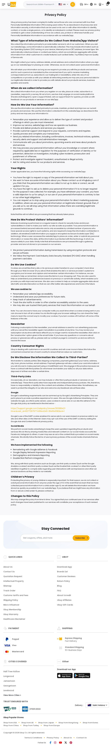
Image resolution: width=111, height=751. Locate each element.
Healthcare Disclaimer (14, 619)
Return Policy (63, 581)
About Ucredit (64, 595)
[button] (83, 4)
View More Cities (11, 695)
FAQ (59, 590)
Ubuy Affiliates (64, 600)
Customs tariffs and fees (15, 595)
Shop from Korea (90, 722)
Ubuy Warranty (10, 614)
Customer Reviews (66, 576)
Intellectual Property (13, 581)
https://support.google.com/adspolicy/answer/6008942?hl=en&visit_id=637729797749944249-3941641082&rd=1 (38, 410)
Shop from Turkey (31, 725)
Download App (64, 567)
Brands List (62, 571)
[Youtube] (60, 743)
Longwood (8, 676)
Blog (59, 585)
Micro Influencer (11, 604)
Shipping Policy (10, 600)
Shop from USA (10, 722)
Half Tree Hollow (11, 671)
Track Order (9, 590)
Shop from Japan (46, 722)
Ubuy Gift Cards (65, 604)
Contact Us (9, 571)
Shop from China (11, 725)
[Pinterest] (70, 743)
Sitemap (7, 585)
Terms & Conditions (33, 737)
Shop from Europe (52, 725)
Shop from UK (27, 722)
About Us (7, 567)
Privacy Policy (53, 737)
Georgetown (9, 685)
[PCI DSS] (9, 709)
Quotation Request (12, 576)
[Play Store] (82, 676)
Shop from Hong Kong (68, 722)
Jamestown (9, 681)
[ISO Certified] (30, 708)
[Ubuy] (12, 4)
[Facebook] (50, 743)
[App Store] (65, 676)
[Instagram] (55, 743)
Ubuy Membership (12, 609)
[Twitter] (65, 743)
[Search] (72, 4)
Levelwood (8, 690)
